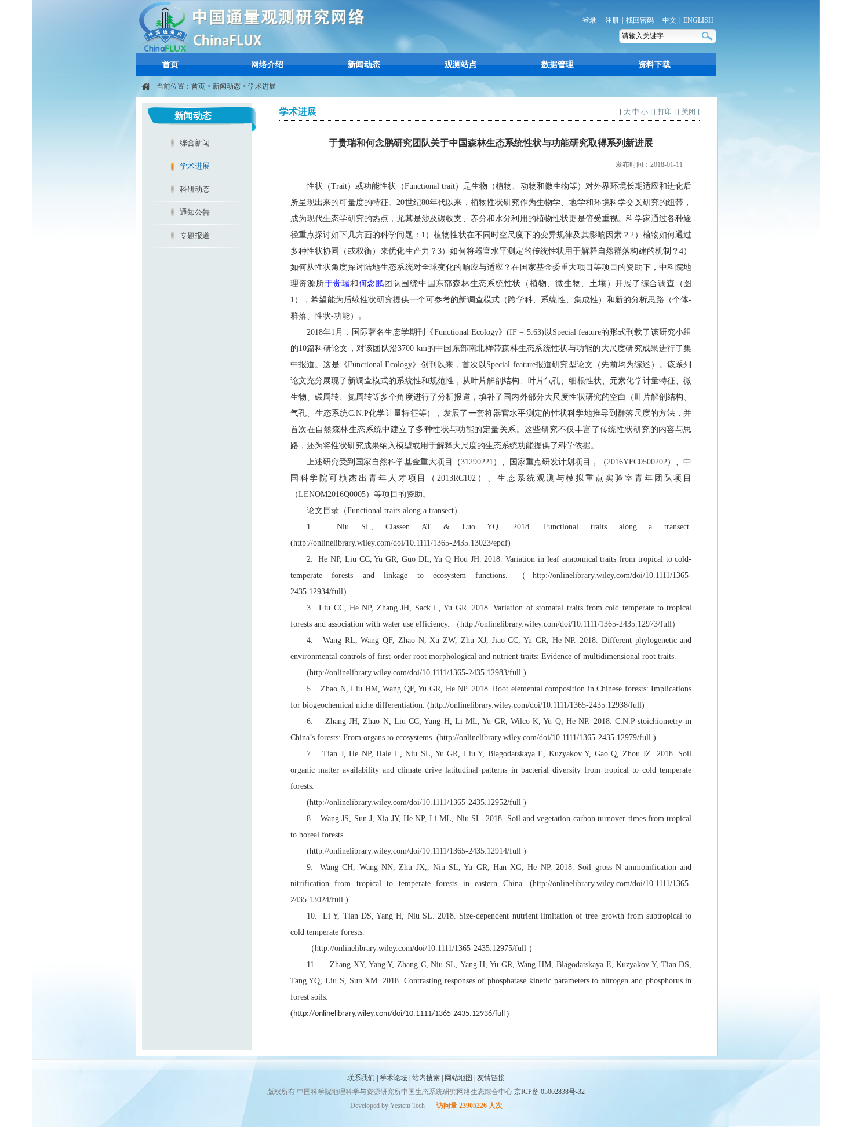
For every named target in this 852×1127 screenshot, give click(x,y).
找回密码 (640, 20)
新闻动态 (364, 64)
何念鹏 (371, 283)
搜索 (708, 36)
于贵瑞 (337, 283)
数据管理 (557, 64)
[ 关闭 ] (689, 112)
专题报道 (195, 235)
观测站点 (461, 64)
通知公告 (195, 212)
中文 (669, 20)
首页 (170, 64)
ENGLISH (698, 20)
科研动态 (195, 189)
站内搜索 (426, 1078)
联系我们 (361, 1078)
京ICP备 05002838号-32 (549, 1092)
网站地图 (458, 1078)
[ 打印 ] (665, 112)
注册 (612, 20)
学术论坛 (393, 1078)
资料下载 (654, 64)
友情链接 (491, 1078)
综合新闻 (195, 142)
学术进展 (262, 86)
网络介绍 (267, 64)
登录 (589, 20)
